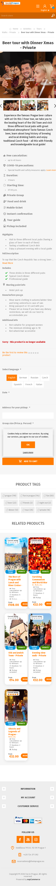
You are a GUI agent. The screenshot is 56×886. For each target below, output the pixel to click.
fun (47, 495)
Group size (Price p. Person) (17, 423)
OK (28, 444)
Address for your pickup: (15, 407)
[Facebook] (20, 839)
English (11, 377)
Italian (39, 384)
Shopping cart (51, 6)
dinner (11, 510)
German (23, 377)
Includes (6, 268)
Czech (45, 377)
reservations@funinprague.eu (30, 861)
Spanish (18, 384)
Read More (7, 263)
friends (26, 503)
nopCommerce (33, 879)
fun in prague (29, 495)
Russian (34, 377)
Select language (10, 369)
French (28, 384)
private (43, 510)
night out (44, 503)
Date (5, 392)
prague (8, 495)
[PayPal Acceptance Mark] (28, 820)
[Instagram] (36, 839)
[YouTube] (28, 839)
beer (10, 503)
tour (27, 510)
